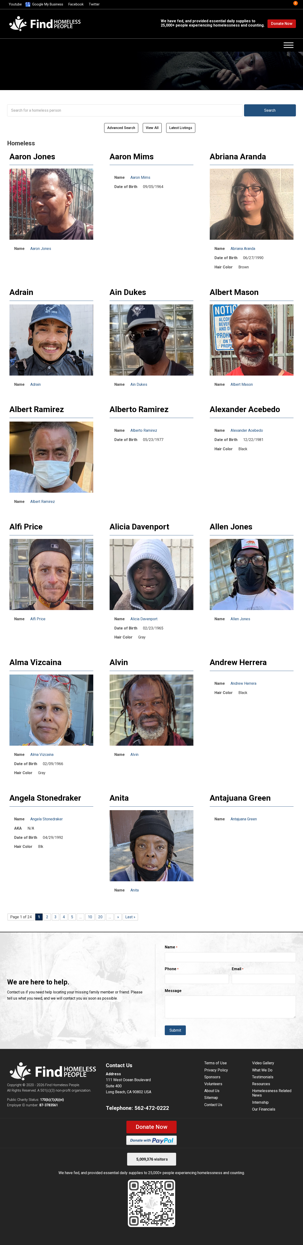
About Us (211, 1091)
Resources (261, 1084)
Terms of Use (215, 1063)
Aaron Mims (132, 156)
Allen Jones (231, 526)
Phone (171, 969)
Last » (130, 917)
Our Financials (263, 1109)
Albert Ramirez (36, 409)
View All (152, 128)
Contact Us (213, 1105)
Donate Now (281, 23)
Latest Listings (180, 128)
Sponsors (212, 1077)
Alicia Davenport (139, 526)
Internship (260, 1102)
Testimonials (262, 1077)
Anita (119, 798)
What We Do (262, 1070)
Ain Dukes (128, 292)
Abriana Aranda (238, 156)
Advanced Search (121, 128)
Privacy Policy (216, 1070)
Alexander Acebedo (245, 409)
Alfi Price (26, 526)
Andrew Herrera (238, 662)
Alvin (119, 662)
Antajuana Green (240, 798)
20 (100, 917)
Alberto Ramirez (139, 409)
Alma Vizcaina (35, 662)
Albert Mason (234, 292)
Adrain (21, 292)
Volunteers (213, 1084)
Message (173, 990)
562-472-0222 (151, 1108)
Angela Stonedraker (45, 798)
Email (237, 969)
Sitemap (211, 1097)
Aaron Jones (32, 156)
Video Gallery (263, 1063)
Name (171, 947)
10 (90, 917)
